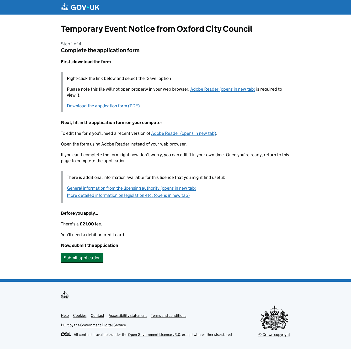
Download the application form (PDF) (103, 106)
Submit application (82, 257)
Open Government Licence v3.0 (154, 334)
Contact (97, 315)
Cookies (79, 315)
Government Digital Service (103, 325)
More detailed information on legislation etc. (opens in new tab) (128, 195)
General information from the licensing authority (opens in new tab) (131, 188)
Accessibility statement (128, 315)
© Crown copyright (274, 334)
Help (65, 315)
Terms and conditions (168, 315)
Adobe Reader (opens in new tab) (222, 89)
